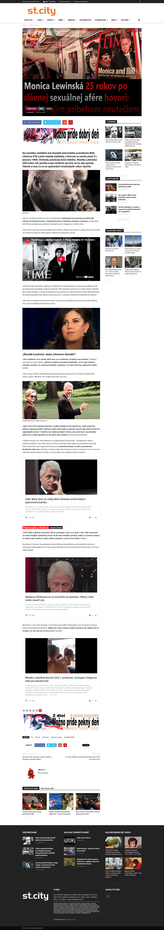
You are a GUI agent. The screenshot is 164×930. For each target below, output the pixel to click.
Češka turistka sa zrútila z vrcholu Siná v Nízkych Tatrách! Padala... (133, 250)
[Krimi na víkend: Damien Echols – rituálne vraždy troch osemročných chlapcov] (113, 863)
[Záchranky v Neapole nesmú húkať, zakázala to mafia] (133, 155)
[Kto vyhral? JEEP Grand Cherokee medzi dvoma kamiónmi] (111, 198)
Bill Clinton (46, 737)
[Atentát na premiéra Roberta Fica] (113, 241)
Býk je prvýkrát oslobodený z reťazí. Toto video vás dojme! (133, 873)
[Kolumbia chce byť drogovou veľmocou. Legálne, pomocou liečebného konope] (69, 862)
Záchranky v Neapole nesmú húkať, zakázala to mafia (133, 165)
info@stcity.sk (71, 919)
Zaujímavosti (85, 20)
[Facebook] (140, 1)
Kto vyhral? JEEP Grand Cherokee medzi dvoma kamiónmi (127, 197)
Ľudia (39, 20)
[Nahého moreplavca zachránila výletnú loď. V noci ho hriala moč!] (61, 801)
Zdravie (71, 20)
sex (32, 737)
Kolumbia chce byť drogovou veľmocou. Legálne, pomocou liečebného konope (88, 861)
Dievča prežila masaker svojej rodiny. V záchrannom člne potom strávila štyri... (46, 865)
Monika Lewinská (56, 737)
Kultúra (124, 20)
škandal (37, 737)
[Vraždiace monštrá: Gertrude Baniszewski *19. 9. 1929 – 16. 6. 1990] (133, 842)
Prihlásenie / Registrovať (81, 1)
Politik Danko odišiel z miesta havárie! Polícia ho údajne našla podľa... (133, 271)
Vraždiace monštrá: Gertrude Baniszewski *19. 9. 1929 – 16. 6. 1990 (133, 852)
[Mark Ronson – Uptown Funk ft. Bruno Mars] (69, 851)
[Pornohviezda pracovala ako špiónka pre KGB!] (34, 801)
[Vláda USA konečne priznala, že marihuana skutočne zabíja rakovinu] (113, 842)
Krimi (60, 20)
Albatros (30, 112)
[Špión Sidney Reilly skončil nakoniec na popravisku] (113, 132)
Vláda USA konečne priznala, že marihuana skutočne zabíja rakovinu (113, 852)
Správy (50, 20)
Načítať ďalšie (122, 219)
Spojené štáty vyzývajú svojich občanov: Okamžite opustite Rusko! (37, 758)
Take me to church (83, 838)
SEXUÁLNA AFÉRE (69, 737)
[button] (139, 20)
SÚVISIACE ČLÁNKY (31, 788)
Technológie (100, 20)
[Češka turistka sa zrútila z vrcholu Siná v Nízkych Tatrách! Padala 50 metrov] (133, 241)
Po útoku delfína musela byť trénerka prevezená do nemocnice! (82, 758)
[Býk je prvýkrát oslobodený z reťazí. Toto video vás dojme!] (133, 863)
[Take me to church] (69, 841)
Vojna (107, 267)
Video (113, 20)
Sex (41, 109)
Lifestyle (28, 20)
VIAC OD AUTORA (47, 788)
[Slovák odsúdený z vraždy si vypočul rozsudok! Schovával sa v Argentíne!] (111, 210)
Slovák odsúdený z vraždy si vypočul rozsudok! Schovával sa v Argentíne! (129, 209)
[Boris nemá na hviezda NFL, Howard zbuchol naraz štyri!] (88, 801)
